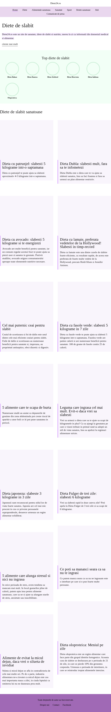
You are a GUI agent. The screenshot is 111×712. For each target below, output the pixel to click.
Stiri (97, 10)
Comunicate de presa (55, 14)
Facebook (67, 705)
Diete (24, 10)
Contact (56, 705)
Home (15, 10)
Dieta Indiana (92, 70)
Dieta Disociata (71, 70)
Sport (69, 10)
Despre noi (44, 705)
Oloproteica (10, 91)
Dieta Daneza (31, 70)
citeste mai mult (10, 44)
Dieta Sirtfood (51, 70)
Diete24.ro (55, 3)
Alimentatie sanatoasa (41, 10)
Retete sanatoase (83, 10)
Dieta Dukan (10, 70)
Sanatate (58, 10)
